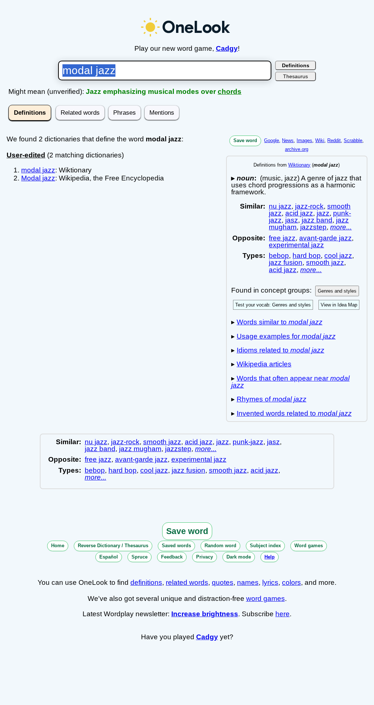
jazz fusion (285, 262)
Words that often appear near (290, 381)
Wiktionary (299, 165)
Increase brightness (204, 614)
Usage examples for (286, 336)
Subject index (265, 545)
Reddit (334, 140)
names (248, 582)
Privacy (204, 557)
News (288, 140)
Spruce (139, 557)
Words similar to (280, 322)
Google (271, 140)
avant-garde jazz (325, 238)
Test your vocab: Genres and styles (273, 305)
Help (269, 557)
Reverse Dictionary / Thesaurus (113, 545)
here (282, 614)
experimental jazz (296, 245)
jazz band (317, 220)
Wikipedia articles (264, 364)
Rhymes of (271, 399)
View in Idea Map (339, 305)
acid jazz (299, 213)
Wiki (319, 140)
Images (304, 140)
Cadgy (227, 48)
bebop (279, 255)
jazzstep (313, 227)
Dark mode (238, 557)
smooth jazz (325, 262)
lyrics (270, 582)
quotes (222, 582)
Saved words (176, 545)
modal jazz (38, 170)
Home (57, 545)
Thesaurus (295, 76)
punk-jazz (248, 442)
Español (108, 557)
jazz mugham (140, 449)
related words (187, 582)
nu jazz (280, 206)
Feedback (172, 557)
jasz (291, 220)
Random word (220, 545)
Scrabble (353, 140)
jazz (323, 213)
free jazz (282, 238)
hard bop (307, 255)
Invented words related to (294, 413)
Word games (308, 545)
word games (265, 598)
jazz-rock (309, 206)
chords (229, 91)
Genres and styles (337, 291)
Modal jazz (38, 178)
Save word (245, 140)
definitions (146, 582)
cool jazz (338, 255)
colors (291, 582)
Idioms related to (280, 350)
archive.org (296, 149)
